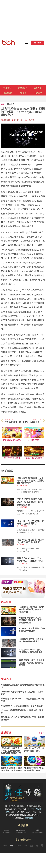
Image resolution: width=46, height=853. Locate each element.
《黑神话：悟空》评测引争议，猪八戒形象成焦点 (30, 541)
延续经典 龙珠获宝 (34, 458)
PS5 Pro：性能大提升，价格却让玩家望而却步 (30, 522)
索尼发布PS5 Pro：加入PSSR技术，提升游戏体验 (30, 560)
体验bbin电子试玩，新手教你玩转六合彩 (34, 749)
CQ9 (32, 809)
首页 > (3, 104)
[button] (27, 43)
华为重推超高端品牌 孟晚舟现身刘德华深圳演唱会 (22, 686)
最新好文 (10, 104)
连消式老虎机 (34, 439)
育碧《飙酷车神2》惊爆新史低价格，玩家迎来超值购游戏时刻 (32, 662)
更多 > (41, 732)
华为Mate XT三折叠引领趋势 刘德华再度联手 (22, 705)
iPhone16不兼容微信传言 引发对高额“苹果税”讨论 (22, 692)
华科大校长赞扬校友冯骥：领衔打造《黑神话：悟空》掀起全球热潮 (30, 501)
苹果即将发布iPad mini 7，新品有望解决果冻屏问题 (22, 699)
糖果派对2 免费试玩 (12, 439)
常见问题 (29, 818)
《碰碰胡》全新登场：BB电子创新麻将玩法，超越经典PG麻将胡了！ (30, 480)
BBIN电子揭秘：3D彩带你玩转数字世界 (34, 769)
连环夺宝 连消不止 (12, 458)
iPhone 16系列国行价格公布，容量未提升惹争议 (22, 711)
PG (27, 809)
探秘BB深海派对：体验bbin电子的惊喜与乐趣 (11, 769)
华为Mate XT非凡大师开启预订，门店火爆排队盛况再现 (22, 718)
